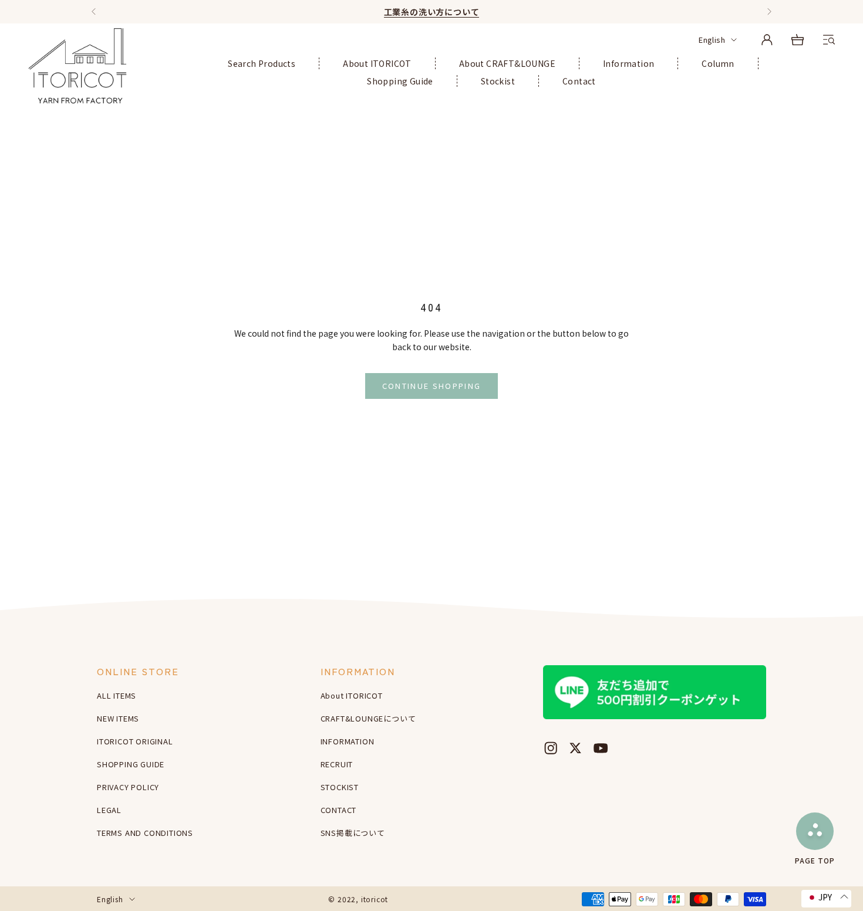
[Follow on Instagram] (550, 748)
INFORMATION (348, 741)
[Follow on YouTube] (600, 748)
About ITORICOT (377, 63)
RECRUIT (337, 764)
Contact (579, 81)
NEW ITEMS (118, 718)
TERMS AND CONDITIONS (145, 832)
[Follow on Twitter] (575, 748)
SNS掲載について (353, 832)
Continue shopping (431, 385)
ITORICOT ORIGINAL (135, 741)
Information (628, 63)
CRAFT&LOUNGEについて (368, 718)
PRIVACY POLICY (128, 787)
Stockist (498, 81)
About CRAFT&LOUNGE (507, 63)
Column (718, 63)
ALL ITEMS (116, 695)
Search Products (261, 63)
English (712, 39)
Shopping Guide (400, 81)
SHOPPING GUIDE (130, 764)
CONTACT (339, 809)
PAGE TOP (815, 859)
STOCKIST (340, 787)
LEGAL (109, 809)
